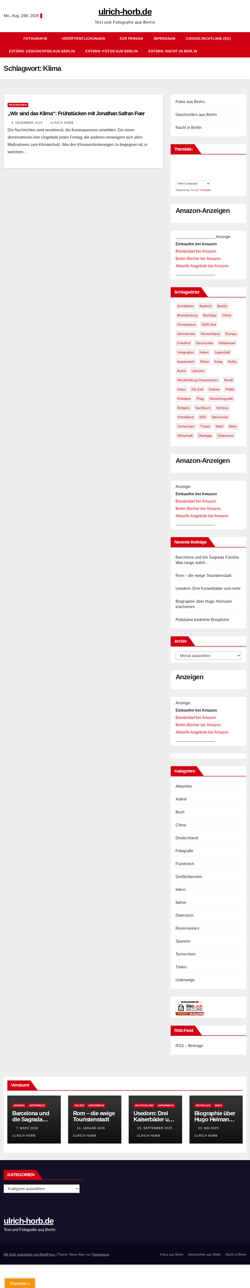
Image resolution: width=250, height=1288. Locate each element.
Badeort (205, 306)
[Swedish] (192, 177)
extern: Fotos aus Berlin (111, 51)
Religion (183, 408)
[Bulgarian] (187, 161)
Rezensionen (18, 105)
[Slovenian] (178, 177)
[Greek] (197, 167)
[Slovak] (212, 172)
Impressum (165, 38)
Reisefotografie (221, 399)
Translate (205, 190)
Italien (204, 352)
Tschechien (186, 426)
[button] (244, 45)
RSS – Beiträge (189, 1046)
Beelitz (222, 306)
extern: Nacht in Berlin (172, 51)
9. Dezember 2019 (27, 122)
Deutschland (210, 334)
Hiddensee (227, 343)
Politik (229, 389)
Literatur (198, 371)
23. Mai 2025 (209, 1128)
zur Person (131, 38)
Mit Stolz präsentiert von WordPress (30, 1254)
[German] (192, 167)
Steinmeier (220, 417)
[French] (187, 167)
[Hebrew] (202, 167)
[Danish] (207, 161)
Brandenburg (187, 315)
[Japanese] (178, 172)
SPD (202, 417)
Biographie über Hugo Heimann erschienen (214, 1119)
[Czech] (202, 161)
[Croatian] (197, 161)
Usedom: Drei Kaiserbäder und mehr (208, 588)
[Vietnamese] (212, 177)
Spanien (183, 941)
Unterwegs (185, 980)
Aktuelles (184, 786)
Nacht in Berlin (189, 127)
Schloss (222, 408)
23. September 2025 (154, 1128)
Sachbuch (203, 408)
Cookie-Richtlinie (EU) (208, 38)
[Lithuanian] (192, 172)
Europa (231, 334)
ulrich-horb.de (125, 12)
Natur (181, 389)
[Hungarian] (207, 167)
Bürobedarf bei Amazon (196, 251)
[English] (212, 161)
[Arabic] (178, 161)
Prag (200, 399)
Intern (181, 889)
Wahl (219, 426)
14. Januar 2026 (91, 1128)
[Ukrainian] (207, 177)
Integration (185, 352)
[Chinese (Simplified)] (192, 161)
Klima (204, 361)
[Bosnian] (182, 161)
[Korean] (182, 172)
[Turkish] (202, 177)
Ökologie (205, 436)
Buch (180, 812)
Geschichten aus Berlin (196, 115)
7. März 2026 (27, 1128)
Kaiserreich (186, 361)
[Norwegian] (207, 172)
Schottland (185, 417)
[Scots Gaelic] (182, 177)
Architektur (185, 306)
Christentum (186, 324)
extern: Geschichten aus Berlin (42, 51)
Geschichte (204, 343)
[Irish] (212, 167)
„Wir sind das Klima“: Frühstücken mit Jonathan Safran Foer (76, 113)
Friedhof (183, 343)
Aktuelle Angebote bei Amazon (202, 266)
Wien (233, 426)
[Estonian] (178, 167)
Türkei (205, 426)
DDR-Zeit (209, 324)
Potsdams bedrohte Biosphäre (202, 620)
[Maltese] (202, 172)
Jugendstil (222, 352)
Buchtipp (210, 315)
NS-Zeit (197, 389)
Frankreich (185, 864)
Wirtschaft (185, 436)
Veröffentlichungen (84, 38)
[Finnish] (182, 167)
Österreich (226, 436)
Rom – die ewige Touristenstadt (203, 575)
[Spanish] (187, 177)
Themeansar (100, 1254)
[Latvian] (187, 172)
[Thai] (197, 177)
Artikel (181, 799)
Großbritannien (189, 877)
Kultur (232, 361)
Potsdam (184, 399)
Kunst (181, 371)
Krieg (218, 361)
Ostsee (214, 389)
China (226, 315)
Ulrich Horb (61, 122)
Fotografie (36, 38)
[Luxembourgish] (197, 172)
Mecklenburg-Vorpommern (198, 380)
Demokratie (186, 334)
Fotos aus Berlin (190, 102)
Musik (228, 380)
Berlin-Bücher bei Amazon (198, 259)
